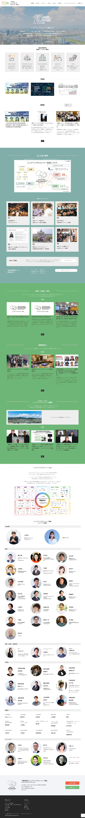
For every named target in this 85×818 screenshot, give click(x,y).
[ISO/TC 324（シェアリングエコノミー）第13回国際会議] (18, 361)
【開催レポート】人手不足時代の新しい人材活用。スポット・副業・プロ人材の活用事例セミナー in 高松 (68, 125)
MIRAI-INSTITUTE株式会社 (74, 622)
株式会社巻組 (46, 674)
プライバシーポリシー (26, 813)
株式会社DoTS (71, 685)
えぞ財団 (19, 673)
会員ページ (72, 787)
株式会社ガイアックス (28, 537)
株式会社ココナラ (46, 584)
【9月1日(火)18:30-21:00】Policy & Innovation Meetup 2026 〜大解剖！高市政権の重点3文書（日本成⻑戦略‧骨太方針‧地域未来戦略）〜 (16, 125)
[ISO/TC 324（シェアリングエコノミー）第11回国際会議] (42, 361)
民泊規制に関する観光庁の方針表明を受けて (41, 316)
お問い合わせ (23, 789)
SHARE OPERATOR (12, 64)
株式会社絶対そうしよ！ (73, 673)
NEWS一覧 (68, 105)
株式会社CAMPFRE (21, 622)
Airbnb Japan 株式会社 (22, 571)
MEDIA (73, 64)
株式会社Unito (46, 609)
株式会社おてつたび (73, 609)
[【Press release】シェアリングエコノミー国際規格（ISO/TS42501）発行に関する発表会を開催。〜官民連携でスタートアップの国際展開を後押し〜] (67, 361)
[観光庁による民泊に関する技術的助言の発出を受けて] (18, 308)
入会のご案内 (72, 783)
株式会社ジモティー (73, 596)
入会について (69, 260)
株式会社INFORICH (21, 596)
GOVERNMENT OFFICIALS (27, 64)
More (42, 334)
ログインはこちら (66, 270)
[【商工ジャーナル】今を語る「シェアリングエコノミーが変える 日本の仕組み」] (42, 116)
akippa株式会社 (72, 558)
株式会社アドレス (21, 584)
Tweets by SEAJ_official (67, 799)
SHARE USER (57, 64)
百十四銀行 (20, 703)
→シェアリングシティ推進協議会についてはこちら (60, 417)
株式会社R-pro (20, 688)
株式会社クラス (21, 609)
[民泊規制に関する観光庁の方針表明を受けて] (42, 308)
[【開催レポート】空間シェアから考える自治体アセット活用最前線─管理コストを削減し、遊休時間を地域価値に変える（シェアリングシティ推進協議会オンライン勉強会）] (18, 436)
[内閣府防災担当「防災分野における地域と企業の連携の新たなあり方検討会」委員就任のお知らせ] (67, 308)
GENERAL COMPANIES (42, 64)
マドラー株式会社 (21, 674)
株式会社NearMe (46, 622)
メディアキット (17, 813)
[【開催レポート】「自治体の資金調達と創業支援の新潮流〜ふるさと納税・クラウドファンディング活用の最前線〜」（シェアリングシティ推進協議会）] (42, 436)
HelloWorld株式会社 (73, 702)
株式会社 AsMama (46, 557)
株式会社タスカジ (72, 571)
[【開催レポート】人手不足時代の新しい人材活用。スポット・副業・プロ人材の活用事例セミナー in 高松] (68, 116)
